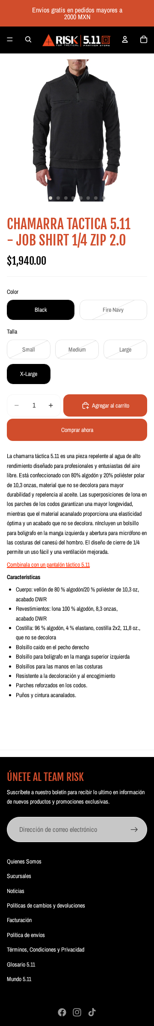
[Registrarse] (134, 830)
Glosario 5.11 (21, 964)
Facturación (19, 920)
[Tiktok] (92, 1012)
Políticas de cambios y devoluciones (46, 905)
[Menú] (10, 39)
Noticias (15, 891)
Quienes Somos (24, 861)
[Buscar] (28, 39)
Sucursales (19, 876)
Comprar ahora (77, 430)
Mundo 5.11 (19, 979)
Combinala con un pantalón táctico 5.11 (48, 564)
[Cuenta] (125, 39)
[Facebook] (62, 1012)
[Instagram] (77, 1012)
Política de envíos (26, 935)
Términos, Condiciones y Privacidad (45, 949)
